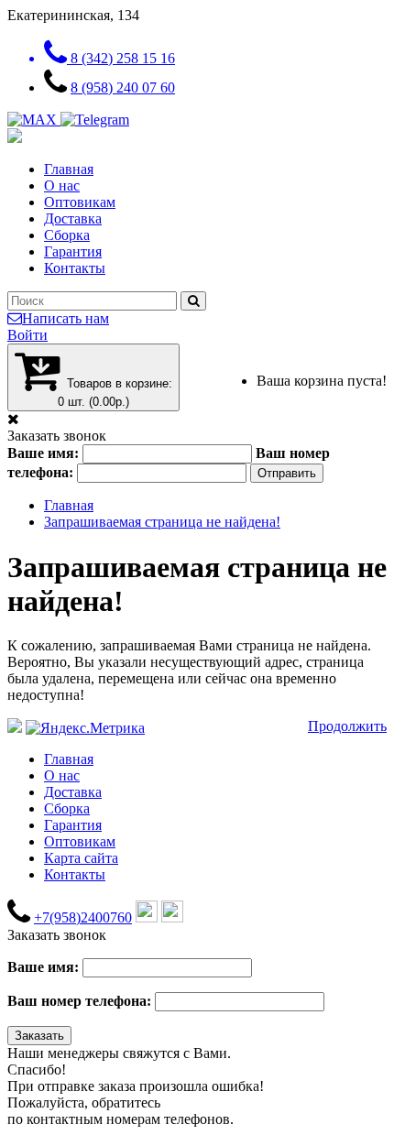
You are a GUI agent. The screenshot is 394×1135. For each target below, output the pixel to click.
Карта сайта (81, 858)
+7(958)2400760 (83, 917)
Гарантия (73, 251)
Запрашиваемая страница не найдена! (162, 521)
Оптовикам (79, 202)
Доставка (73, 218)
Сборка (67, 235)
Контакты (74, 268)
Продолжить (347, 726)
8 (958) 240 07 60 (123, 87)
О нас (62, 185)
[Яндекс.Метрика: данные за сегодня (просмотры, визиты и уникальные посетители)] (85, 728)
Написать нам (65, 318)
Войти (27, 335)
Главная (68, 169)
